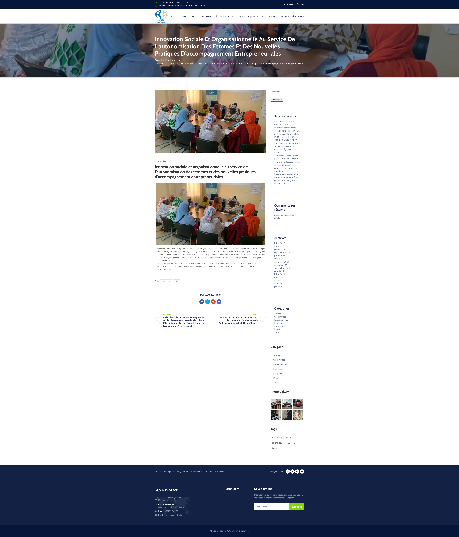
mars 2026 (279, 246)
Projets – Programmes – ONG (251, 16)
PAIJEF (288, 438)
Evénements (196, 471)
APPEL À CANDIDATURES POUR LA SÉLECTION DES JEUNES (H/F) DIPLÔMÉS (286, 137)
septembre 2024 (282, 268)
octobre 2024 (280, 265)
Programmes (182, 471)
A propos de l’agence (165, 471)
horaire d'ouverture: (166, 504)
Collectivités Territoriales (223, 16)
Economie (278, 323)
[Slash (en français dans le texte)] (210, 316)
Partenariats (206, 16)
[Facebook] (201, 301)
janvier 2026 (279, 249)
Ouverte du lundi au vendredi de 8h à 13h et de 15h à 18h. (182, 6)
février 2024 (280, 283)
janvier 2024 (279, 286)
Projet (177, 281)
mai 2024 (278, 280)
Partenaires (220, 471)
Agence (277, 313)
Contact (301, 16)
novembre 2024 (281, 262)
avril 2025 (279, 258)
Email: (172, 515)
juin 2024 (278, 277)
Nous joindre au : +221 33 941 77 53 (173, 3)
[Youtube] (302, 471)
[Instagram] (297, 471)
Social (277, 332)
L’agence (194, 16)
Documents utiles (288, 16)
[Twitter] (207, 301)
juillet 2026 (279, 243)
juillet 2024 (279, 274)
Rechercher (276, 91)
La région (184, 16)
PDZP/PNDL (277, 443)
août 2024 (279, 271)
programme (166, 281)
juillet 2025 (279, 255)
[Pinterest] (213, 301)
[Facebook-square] (288, 471)
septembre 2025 (282, 252)
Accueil (174, 16)
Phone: (169, 511)
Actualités (273, 16)
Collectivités (280, 317)
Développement (173, 60)
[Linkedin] (219, 301)
